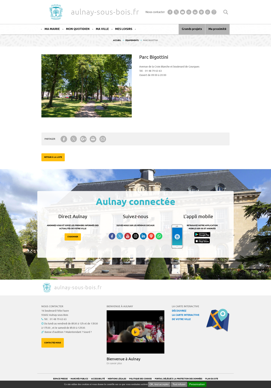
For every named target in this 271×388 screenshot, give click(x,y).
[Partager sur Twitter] (73, 139)
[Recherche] (226, 12)
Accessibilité (98, 379)
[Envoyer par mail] (102, 139)
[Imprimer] (93, 139)
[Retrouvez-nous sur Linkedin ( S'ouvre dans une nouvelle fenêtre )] (143, 236)
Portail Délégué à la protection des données (178, 379)
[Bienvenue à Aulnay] (135, 332)
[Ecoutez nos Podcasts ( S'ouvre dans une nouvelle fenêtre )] (151, 236)
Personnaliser (197, 384)
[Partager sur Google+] (83, 139)
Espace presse (60, 379)
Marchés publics (79, 379)
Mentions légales (117, 379)
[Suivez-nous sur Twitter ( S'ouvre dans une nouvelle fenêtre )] (120, 236)
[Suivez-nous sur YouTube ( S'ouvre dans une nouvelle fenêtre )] (127, 236)
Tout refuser (179, 384)
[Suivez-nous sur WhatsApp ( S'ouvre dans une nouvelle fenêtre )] (159, 236)
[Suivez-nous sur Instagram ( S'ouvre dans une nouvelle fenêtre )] (135, 236)
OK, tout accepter (159, 384)
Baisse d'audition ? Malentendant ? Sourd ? (68, 332)
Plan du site (211, 379)
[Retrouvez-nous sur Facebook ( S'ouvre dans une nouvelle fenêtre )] (112, 236)
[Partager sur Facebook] (64, 139)
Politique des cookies (140, 379)
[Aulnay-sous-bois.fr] (55, 12)
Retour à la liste (53, 157)
